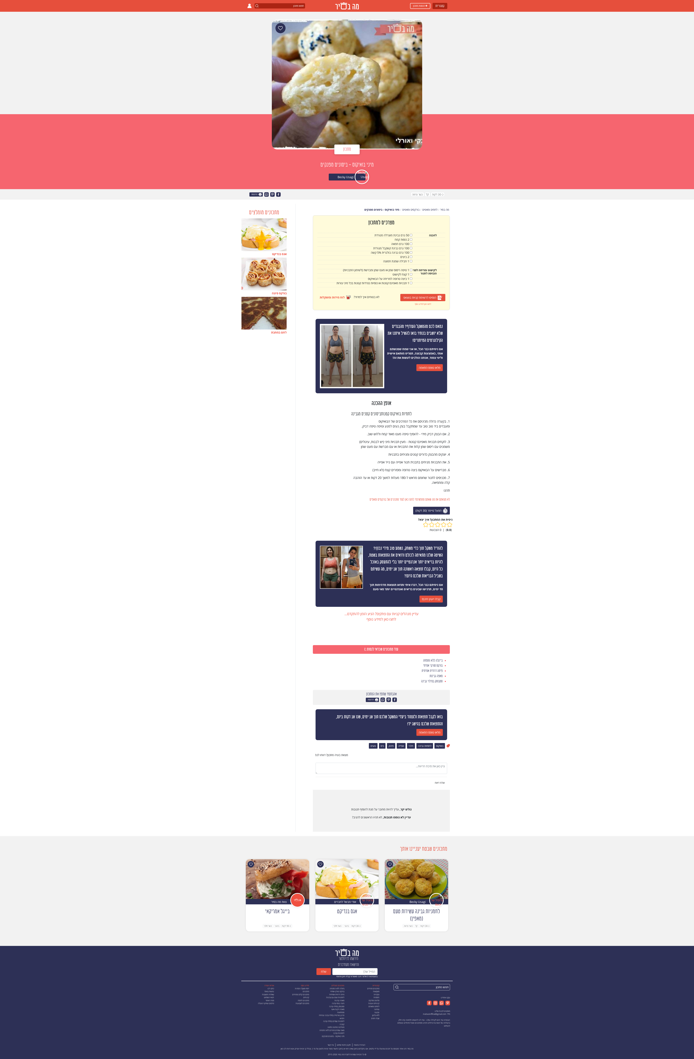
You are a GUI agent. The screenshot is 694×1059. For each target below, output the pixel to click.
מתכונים (306, 991)
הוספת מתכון (419, 5)
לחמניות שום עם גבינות (335, 997)
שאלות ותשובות (268, 994)
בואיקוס (439, 746)
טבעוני (376, 1012)
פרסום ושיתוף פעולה (266, 1003)
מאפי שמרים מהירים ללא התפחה (331, 1030)
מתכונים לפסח (303, 1000)
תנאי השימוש (269, 997)
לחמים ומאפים (374, 1006)
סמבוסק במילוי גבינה (336, 1006)
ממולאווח (340, 1012)
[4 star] (431, 524)
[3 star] (437, 524)
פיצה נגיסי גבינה (338, 1003)
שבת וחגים (375, 1018)
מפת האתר (269, 1000)
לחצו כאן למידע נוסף (423, 304)
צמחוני (376, 1009)
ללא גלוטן (375, 1015)
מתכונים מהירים (373, 988)
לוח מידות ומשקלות (332, 297)
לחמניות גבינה (338, 1033)
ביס (382, 746)
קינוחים (306, 997)
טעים (373, 746)
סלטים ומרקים (374, 1000)
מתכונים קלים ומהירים (300, 994)
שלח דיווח (440, 782)
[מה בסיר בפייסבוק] (429, 1003)
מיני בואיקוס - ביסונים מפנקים (333, 1036)
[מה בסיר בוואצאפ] (441, 1003)
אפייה (401, 746)
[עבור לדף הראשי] (347, 952)
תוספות (376, 997)
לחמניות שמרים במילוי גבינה (333, 1021)
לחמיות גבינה (424, 746)
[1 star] (449, 524)
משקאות (376, 991)
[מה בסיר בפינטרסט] (447, 1003)
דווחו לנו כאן (285, 1048)
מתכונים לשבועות (302, 1003)
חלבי (411, 746)
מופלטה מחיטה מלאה (335, 1027)
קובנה (342, 1024)
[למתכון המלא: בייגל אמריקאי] (277, 879)
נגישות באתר (269, 991)
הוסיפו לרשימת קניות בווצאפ (419, 298)
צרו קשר (330, 1044)
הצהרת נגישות (359, 1044)
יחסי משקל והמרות (302, 988)
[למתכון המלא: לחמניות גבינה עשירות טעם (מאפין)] (416, 879)
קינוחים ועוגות (373, 1003)
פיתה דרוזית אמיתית (336, 994)
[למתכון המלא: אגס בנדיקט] (347, 879)
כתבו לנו (270, 988)
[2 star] (443, 524)
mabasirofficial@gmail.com (434, 1014)
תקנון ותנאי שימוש (344, 1044)
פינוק (391, 746)
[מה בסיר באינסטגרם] (435, 1003)
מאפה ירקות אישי (337, 1009)
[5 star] (425, 524)
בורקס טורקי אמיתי (337, 991)
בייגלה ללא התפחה (337, 988)
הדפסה (254, 194)
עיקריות (376, 994)
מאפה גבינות (339, 1000)
